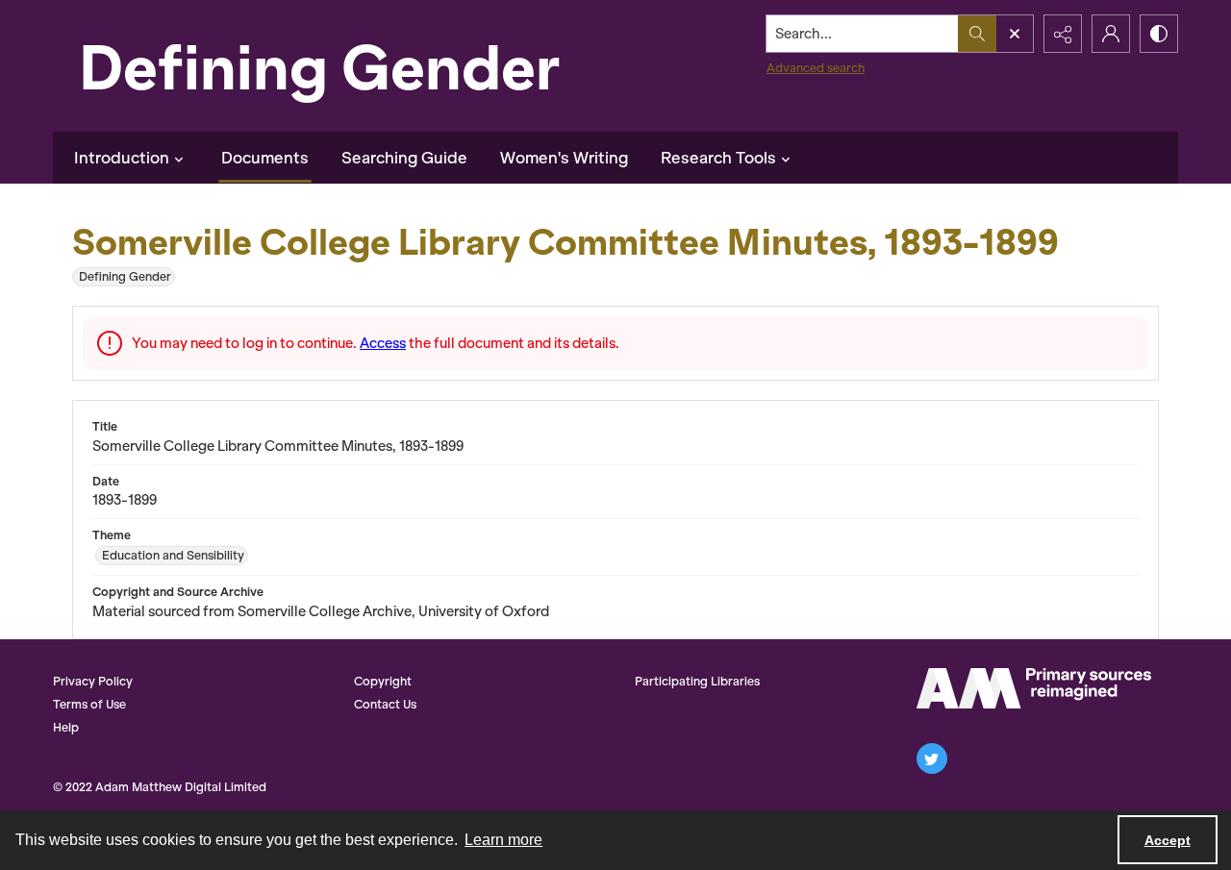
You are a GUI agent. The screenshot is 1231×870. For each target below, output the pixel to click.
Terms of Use (89, 704)
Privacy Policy (93, 681)
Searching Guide (404, 157)
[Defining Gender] (360, 66)
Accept (1167, 840)
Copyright (383, 681)
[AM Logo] (1034, 688)
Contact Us (385, 704)
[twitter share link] (932, 758)
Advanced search (815, 68)
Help (66, 727)
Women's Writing (564, 157)
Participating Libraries (697, 681)
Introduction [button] (121, 157)
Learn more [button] (503, 840)
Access (383, 343)
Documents (265, 157)
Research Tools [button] (718, 157)
